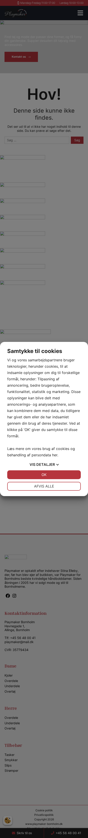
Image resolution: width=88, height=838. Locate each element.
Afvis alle (44, 486)
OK (44, 474)
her (54, 455)
